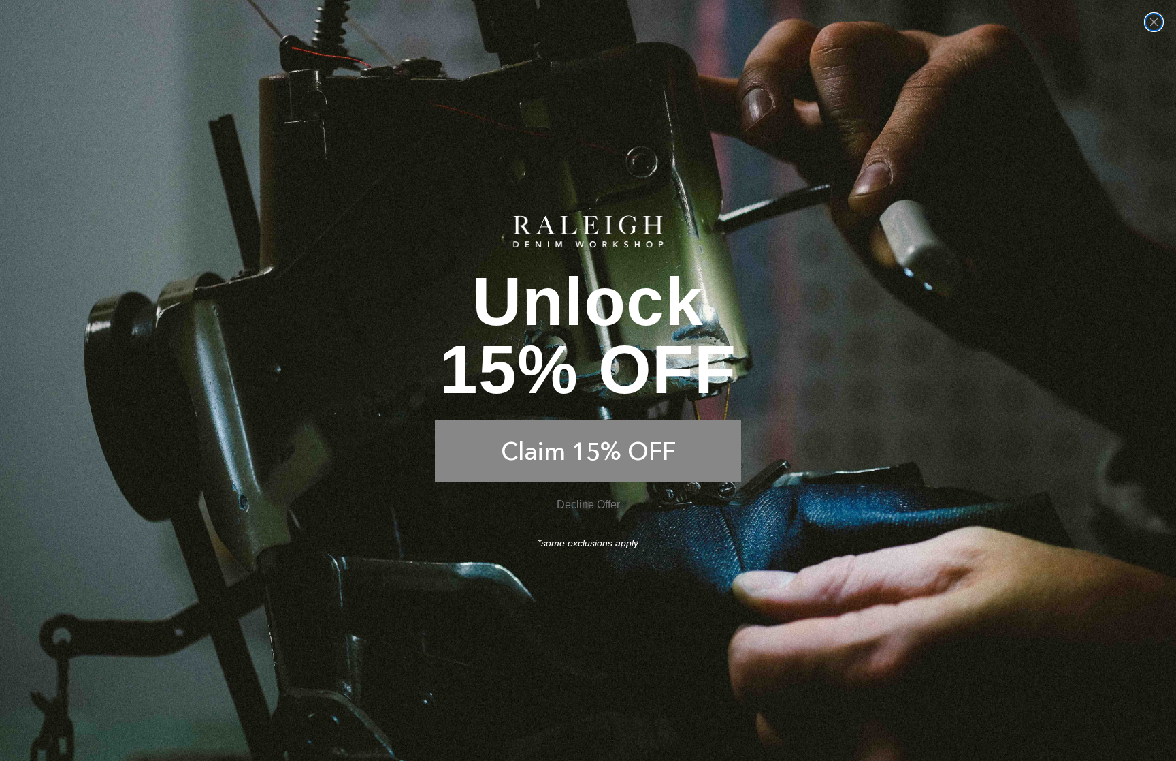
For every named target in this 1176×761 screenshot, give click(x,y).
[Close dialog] (1153, 22)
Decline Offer (588, 504)
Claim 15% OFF (588, 451)
